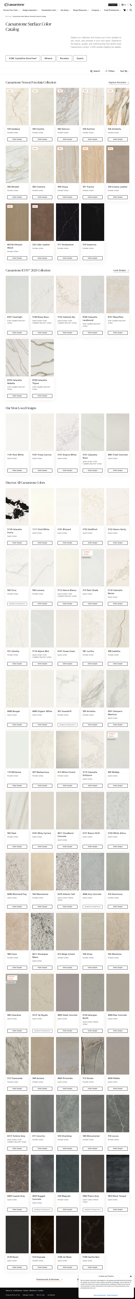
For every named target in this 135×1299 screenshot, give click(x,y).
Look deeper (119, 270)
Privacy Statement (112, 1295)
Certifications (17, 1291)
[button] (131, 1276)
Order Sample (19, 139)
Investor (40, 1291)
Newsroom (33, 1291)
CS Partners (113, 5)
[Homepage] (14, 4)
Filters (112, 71)
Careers (25, 1291)
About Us (9, 1291)
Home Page (8, 16)
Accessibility (51, 1295)
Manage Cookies (28, 1295)
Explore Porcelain (117, 82)
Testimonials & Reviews (47, 1279)
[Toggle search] (131, 10)
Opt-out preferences (100, 1295)
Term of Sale (40, 1295)
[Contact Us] (131, 5)
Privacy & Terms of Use (13, 1295)
